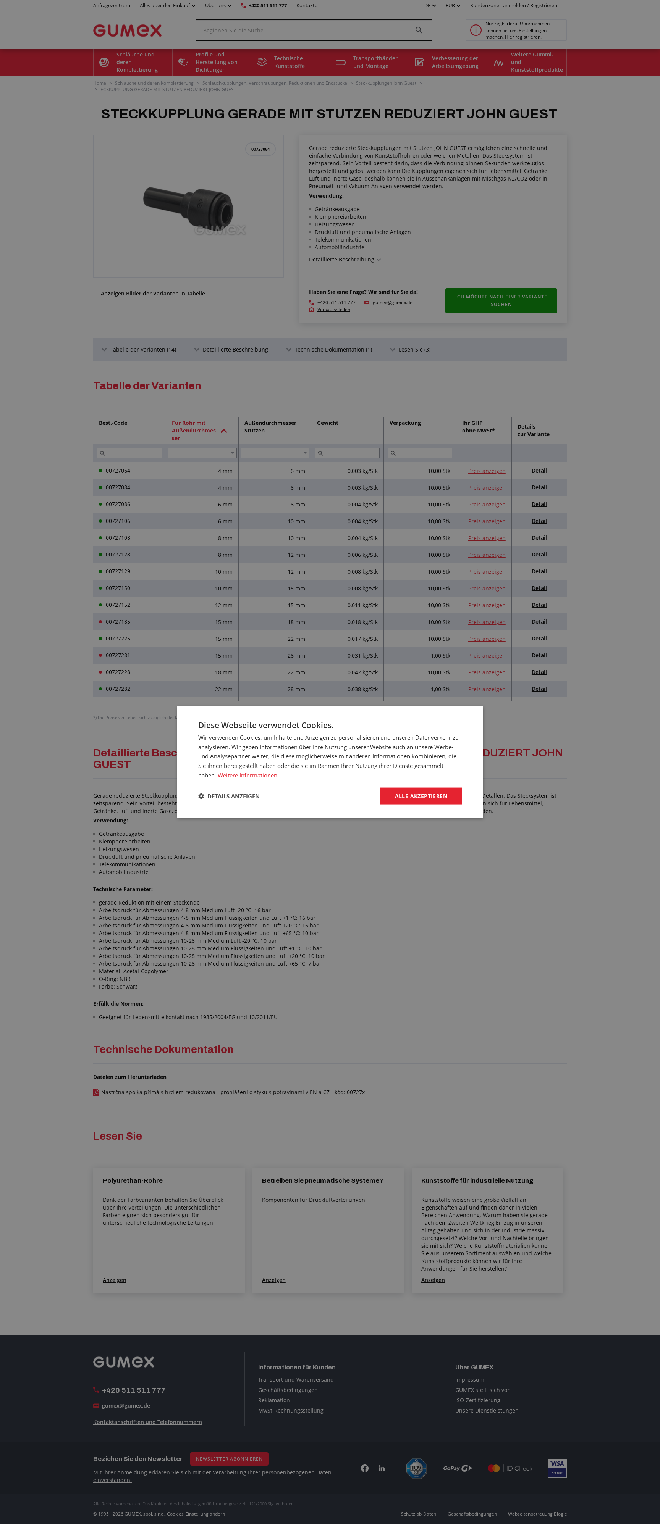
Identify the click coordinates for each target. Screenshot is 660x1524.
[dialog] (330, 762)
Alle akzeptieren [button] (421, 795)
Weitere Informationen (247, 775)
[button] (229, 796)
